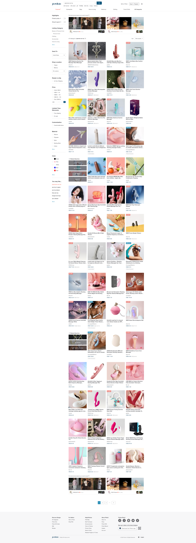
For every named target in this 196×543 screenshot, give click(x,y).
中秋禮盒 (81, 5)
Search (99, 3)
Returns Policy (88, 530)
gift (77, 5)
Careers (103, 528)
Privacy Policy (88, 528)
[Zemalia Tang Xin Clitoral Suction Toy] (78, 428)
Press (103, 521)
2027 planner (66, 5)
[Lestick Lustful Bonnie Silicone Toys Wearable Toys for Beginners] (97, 136)
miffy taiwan (73, 5)
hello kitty (86, 5)
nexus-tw (128, 441)
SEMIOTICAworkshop (93, 64)
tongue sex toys (56, 196)
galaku (108, 64)
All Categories (55, 519)
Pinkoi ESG (104, 524)
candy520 (109, 93)
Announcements (88, 524)
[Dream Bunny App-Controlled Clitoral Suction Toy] (78, 79)
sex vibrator (55, 198)
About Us (104, 519)
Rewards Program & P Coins (91, 532)
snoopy (91, 5)
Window (54, 528)
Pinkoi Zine (54, 521)
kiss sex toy (55, 193)
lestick (89, 149)
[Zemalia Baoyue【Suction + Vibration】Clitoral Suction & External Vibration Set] (135, 456)
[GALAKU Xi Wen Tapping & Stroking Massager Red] (97, 371)
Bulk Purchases (88, 521)
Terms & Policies (89, 526)
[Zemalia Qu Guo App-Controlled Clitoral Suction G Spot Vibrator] (116, 371)
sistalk (127, 180)
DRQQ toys (90, 93)
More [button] (53, 44)
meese (70, 121)
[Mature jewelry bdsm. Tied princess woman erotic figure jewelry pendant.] (97, 51)
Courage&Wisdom (130, 149)
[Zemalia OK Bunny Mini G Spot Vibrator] (97, 223)
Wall (53, 526)
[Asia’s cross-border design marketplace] (56, 4)
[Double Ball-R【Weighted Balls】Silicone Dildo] (135, 108)
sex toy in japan (56, 187)
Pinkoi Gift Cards (56, 524)
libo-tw (108, 295)
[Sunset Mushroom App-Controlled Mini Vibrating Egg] (97, 195)
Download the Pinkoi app (128, 528)
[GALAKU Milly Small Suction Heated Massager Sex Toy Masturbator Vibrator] (116, 195)
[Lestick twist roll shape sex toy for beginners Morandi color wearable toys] (97, 251)
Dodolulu (96, 5)
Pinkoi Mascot (105, 526)
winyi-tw (70, 64)
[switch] (59, 18)
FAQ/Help (87, 519)
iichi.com (104, 530)
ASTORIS (71, 149)
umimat (108, 149)
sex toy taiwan (56, 190)
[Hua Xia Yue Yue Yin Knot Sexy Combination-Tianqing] (135, 166)
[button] (64, 102)
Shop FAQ (71, 521)
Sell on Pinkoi (124, 4)
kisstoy (89, 180)
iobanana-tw (91, 121)
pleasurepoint (72, 93)
